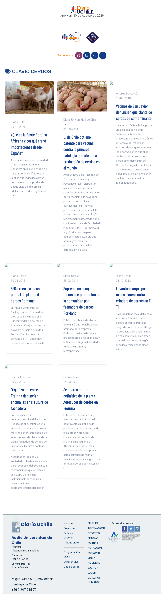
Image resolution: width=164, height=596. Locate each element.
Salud (92, 572)
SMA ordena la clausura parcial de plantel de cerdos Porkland (27, 294)
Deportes (94, 533)
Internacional (97, 528)
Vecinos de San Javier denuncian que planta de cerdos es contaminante (134, 112)
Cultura (93, 523)
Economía (94, 553)
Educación (95, 548)
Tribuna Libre (71, 542)
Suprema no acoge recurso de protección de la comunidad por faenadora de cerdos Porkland (81, 300)
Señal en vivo (71, 561)
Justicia (93, 567)
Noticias (68, 523)
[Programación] (86, 55)
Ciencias (93, 538)
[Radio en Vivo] (78, 55)
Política (93, 543)
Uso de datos (71, 566)
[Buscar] (94, 55)
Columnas (69, 528)
